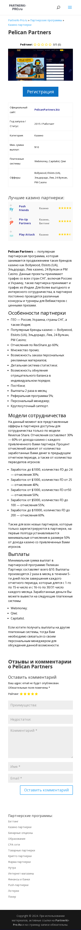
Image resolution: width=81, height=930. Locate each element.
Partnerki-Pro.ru (17, 20)
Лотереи (13, 891)
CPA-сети (14, 844)
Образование (16, 838)
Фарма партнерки (19, 862)
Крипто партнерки (20, 856)
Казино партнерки (19, 25)
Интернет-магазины (21, 873)
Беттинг (13, 821)
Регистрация (40, 92)
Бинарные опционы (20, 833)
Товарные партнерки (21, 850)
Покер (12, 896)
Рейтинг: (13, 694)
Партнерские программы (46, 20)
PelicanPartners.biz (47, 109)
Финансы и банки (19, 879)
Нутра (12, 867)
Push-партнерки (18, 885)
